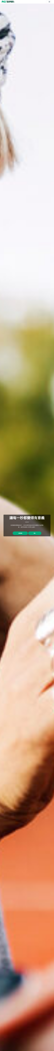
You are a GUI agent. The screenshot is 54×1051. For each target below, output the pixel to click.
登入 (35, 533)
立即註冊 (20, 533)
